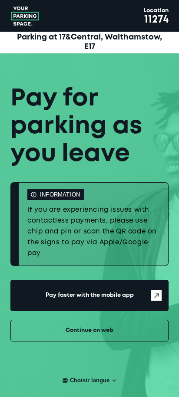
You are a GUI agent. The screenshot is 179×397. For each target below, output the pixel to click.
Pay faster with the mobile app (90, 295)
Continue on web (89, 330)
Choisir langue (89, 380)
